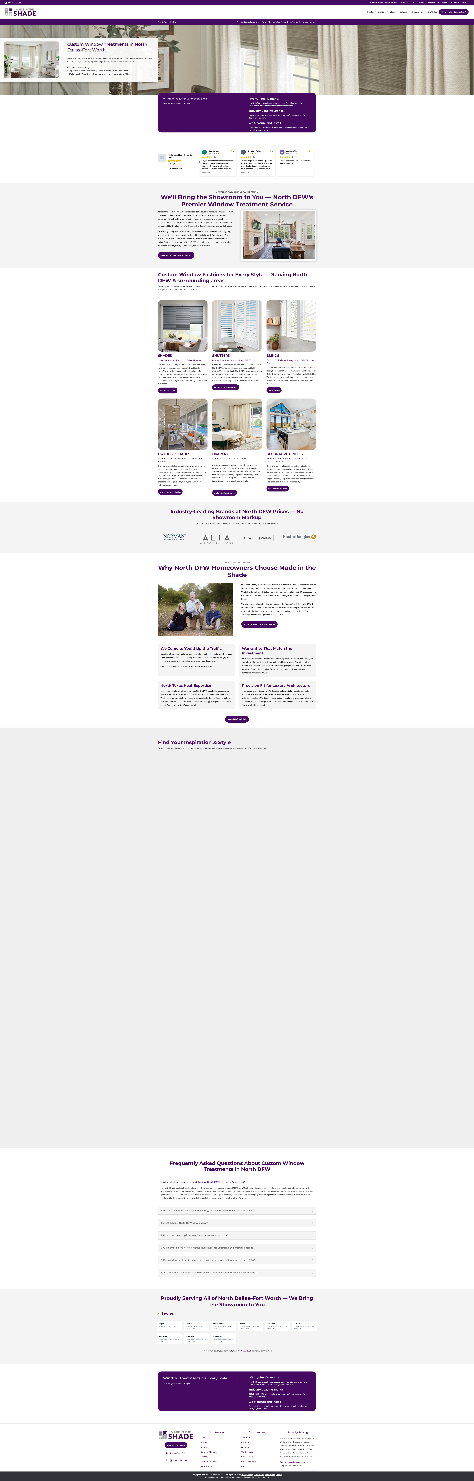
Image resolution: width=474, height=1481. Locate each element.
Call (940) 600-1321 (237, 719)
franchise (265, 1477)
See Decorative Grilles (277, 488)
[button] (314, 162)
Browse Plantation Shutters (225, 387)
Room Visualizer (249, 1461)
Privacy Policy (247, 1475)
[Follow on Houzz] (186, 1460)
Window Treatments (176, 864)
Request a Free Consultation (176, 255)
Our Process (247, 1452)
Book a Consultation (176, 1445)
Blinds (392, 12)
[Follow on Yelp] (181, 1460)
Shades (370, 12)
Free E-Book (247, 1457)
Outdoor (403, 12)
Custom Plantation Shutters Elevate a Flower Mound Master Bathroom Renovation (221, 1115)
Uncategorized (174, 992)
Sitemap (279, 1475)
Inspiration (454, 2)
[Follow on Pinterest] (176, 1460)
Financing (431, 2)
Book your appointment (290, 1462)
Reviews (421, 2)
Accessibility (270, 1475)
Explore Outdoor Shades (170, 492)
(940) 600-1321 (177, 1453)
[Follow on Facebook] (166, 1460)
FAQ (413, 2)
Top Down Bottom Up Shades (182, 859)
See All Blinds (274, 390)
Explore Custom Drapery (224, 493)
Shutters (382, 12)
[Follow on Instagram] (171, 1460)
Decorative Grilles (429, 12)
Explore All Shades (168, 390)
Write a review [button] (176, 169)
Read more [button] (283, 172)
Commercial (442, 2)
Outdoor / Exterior (209, 1452)
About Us (405, 2)
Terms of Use (259, 1475)
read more (164, 871)
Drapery (415, 12)
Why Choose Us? (392, 2)
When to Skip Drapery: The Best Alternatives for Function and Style (210, 987)
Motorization (207, 1466)
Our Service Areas (375, 2)
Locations (245, 1447)
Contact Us (465, 2)
